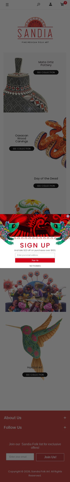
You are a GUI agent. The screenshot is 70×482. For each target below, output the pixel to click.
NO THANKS (35, 266)
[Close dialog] (68, 216)
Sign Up (35, 260)
